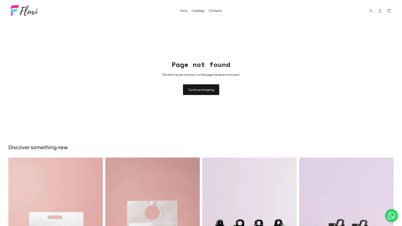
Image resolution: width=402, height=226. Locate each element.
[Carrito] (389, 10)
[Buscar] (371, 10)
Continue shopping (201, 89)
